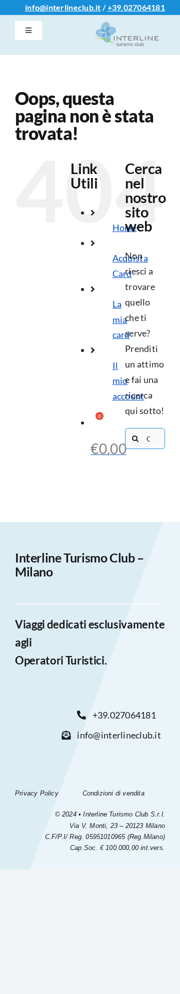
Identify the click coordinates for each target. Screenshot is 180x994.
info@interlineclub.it (63, 7)
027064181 (144, 7)
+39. (116, 7)
